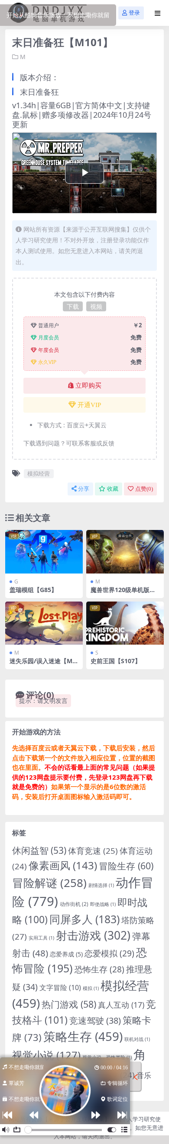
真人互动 (121, 1005)
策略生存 (83, 1036)
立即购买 (88, 385)
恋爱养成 (66, 954)
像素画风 (63, 865)
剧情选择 (101, 885)
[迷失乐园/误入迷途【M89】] (44, 623)
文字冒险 (60, 987)
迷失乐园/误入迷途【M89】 (43, 664)
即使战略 (103, 904)
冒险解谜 (49, 882)
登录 (134, 12)
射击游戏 (93, 935)
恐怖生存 (99, 969)
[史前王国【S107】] (125, 623)
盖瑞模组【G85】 (33, 590)
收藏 (112, 489)
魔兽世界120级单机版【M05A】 (120, 593)
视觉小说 (46, 1055)
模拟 (91, 988)
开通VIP (89, 404)
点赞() (144, 489)
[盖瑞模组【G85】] (44, 552)
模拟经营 (38, 473)
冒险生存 (126, 865)
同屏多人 (84, 919)
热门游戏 (69, 1004)
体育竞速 (93, 850)
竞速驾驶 (95, 1020)
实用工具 (41, 938)
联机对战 (137, 1039)
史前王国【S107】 (116, 661)
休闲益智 (39, 850)
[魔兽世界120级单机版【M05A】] (125, 552)
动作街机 (74, 904)
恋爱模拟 (109, 953)
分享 (83, 489)
